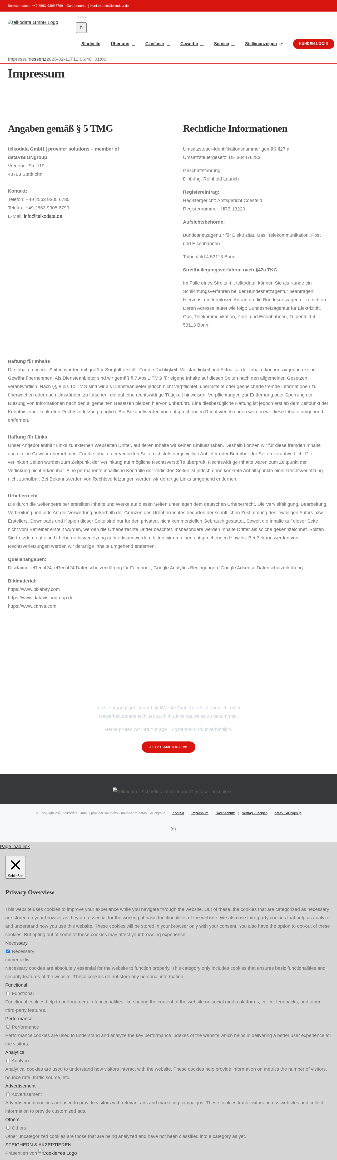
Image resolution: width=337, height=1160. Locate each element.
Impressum (200, 813)
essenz (38, 59)
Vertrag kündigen (254, 813)
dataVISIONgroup (288, 813)
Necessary (23, 951)
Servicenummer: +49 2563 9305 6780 (35, 6)
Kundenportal (76, 6)
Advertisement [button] (20, 1086)
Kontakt (178, 813)
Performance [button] (18, 1018)
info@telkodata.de (116, 6)
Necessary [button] (16, 943)
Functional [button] (16, 985)
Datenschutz (225, 813)
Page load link (15, 846)
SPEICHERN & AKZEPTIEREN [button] (38, 1144)
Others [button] (12, 1119)
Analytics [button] (14, 1052)
